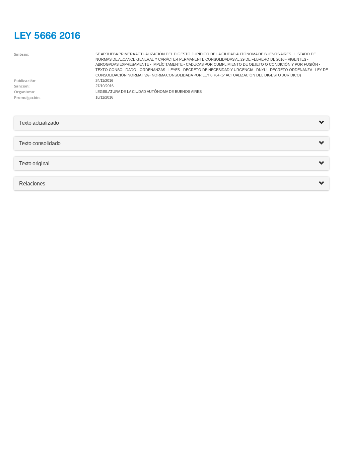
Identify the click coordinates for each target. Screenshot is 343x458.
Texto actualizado (39, 123)
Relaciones (32, 183)
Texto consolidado (40, 143)
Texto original (34, 163)
